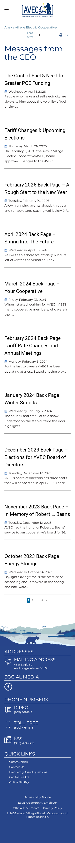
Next (46, 600)
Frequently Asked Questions (28, 772)
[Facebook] (37, 686)
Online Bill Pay (19, 782)
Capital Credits (19, 777)
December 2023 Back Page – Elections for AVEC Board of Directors (36, 457)
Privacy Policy (52, 808)
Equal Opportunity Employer (37, 802)
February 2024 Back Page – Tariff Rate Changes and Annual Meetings (34, 345)
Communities (18, 762)
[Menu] (6, 9)
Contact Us (16, 767)
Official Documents (26, 808)
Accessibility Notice (37, 797)
